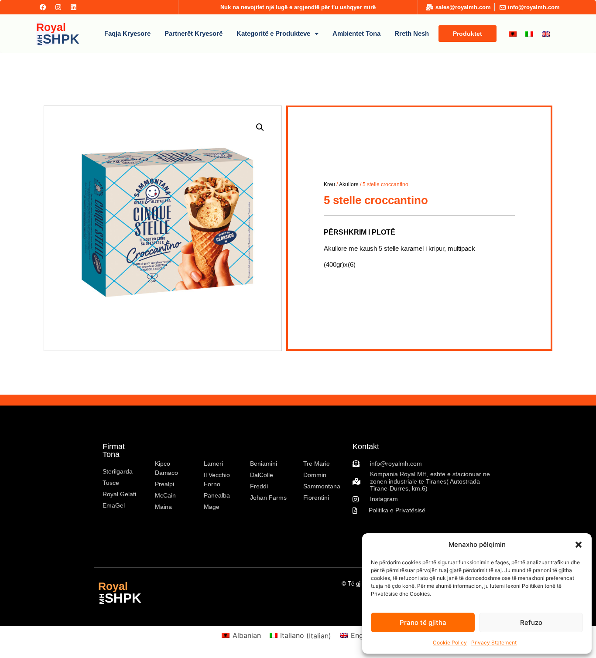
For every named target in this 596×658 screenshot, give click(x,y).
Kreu (329, 184)
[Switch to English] (546, 34)
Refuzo (531, 622)
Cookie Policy (450, 642)
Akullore (349, 184)
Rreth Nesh (411, 33)
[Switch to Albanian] (512, 34)
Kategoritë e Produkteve (273, 33)
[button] (578, 544)
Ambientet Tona (356, 33)
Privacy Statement (494, 642)
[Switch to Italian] (529, 34)
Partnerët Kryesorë (193, 33)
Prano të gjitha (423, 622)
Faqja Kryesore (127, 33)
